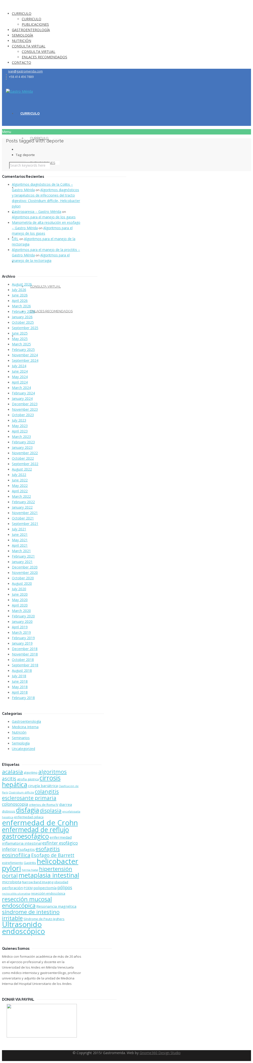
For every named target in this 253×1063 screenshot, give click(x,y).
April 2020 (20, 605)
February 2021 (23, 556)
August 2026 (22, 284)
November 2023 (25, 409)
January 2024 (22, 398)
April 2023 (20, 431)
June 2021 (20, 534)
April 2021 (20, 545)
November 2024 (25, 355)
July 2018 (19, 676)
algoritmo (31, 772)
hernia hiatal (30, 870)
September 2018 (25, 665)
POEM (28, 888)
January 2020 (22, 621)
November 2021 (25, 512)
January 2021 (22, 561)
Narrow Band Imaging (37, 882)
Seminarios (21, 737)
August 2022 (22, 469)
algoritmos (52, 771)
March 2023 (21, 436)
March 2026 (21, 306)
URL (15, 238)
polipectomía (45, 887)
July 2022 (19, 474)
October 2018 (23, 659)
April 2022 (20, 491)
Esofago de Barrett (52, 855)
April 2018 (20, 692)
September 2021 (25, 523)
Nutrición (19, 732)
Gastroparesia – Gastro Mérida (36, 211)
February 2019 (23, 637)
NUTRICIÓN (21, 40)
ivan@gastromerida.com (25, 71)
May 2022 (20, 485)
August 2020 (22, 583)
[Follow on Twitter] (7, 82)
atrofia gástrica (28, 779)
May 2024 (20, 376)
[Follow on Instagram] (12, 82)
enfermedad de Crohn (40, 823)
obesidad (61, 882)
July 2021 (19, 529)
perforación (12, 887)
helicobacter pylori (40, 864)
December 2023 (25, 404)
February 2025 (23, 349)
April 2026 (20, 300)
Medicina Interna (25, 726)
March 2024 (21, 387)
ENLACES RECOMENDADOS (44, 57)
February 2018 (23, 697)
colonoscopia (15, 804)
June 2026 (20, 295)
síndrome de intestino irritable (31, 915)
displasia (51, 810)
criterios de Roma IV (43, 804)
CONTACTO (21, 62)
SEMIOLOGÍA (22, 35)
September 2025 (25, 327)
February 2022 (23, 501)
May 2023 (20, 425)
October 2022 (23, 458)
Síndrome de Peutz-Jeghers (43, 919)
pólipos (64, 887)
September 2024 (25, 360)
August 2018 (22, 670)
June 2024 (20, 371)
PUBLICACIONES (35, 24)
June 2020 (20, 594)
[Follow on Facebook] (10, 82)
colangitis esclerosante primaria (30, 794)
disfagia (27, 810)
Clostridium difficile (21, 792)
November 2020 (25, 572)
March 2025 (21, 344)
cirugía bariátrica (43, 785)
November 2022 (25, 453)
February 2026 (23, 311)
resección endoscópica (48, 893)
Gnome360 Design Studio (160, 1052)
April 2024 (20, 382)
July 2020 (19, 589)
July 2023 (19, 420)
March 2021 (21, 550)
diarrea (65, 804)
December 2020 (25, 567)
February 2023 (23, 442)
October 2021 (23, 518)
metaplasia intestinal (49, 875)
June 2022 (20, 480)
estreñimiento (12, 862)
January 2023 (22, 447)
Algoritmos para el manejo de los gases (44, 217)
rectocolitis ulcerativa (16, 893)
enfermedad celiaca (28, 817)
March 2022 (21, 496)
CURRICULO (21, 13)
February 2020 (23, 616)
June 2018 (20, 681)
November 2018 (25, 654)
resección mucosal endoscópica (27, 902)
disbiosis (8, 811)
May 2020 (20, 599)
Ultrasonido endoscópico (23, 927)
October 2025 (23, 322)
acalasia (12, 771)
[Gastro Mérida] (19, 91)
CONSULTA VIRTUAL (28, 46)
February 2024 (23, 393)
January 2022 (22, 507)
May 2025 (20, 338)
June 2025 (20, 333)
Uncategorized (23, 748)
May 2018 (20, 686)
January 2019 (22, 643)
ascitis (9, 778)
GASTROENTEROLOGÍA (31, 29)
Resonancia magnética (56, 906)
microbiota (11, 881)
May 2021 (20, 540)
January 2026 (22, 317)
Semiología (21, 743)
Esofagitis (26, 849)
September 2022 (25, 463)
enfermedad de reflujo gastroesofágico (35, 833)
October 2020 (23, 578)
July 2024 (19, 365)
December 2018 (25, 648)
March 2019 (21, 632)
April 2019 (20, 627)
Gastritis (30, 862)
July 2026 (19, 289)
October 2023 (23, 414)
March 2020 (21, 610)
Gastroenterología (26, 721)
